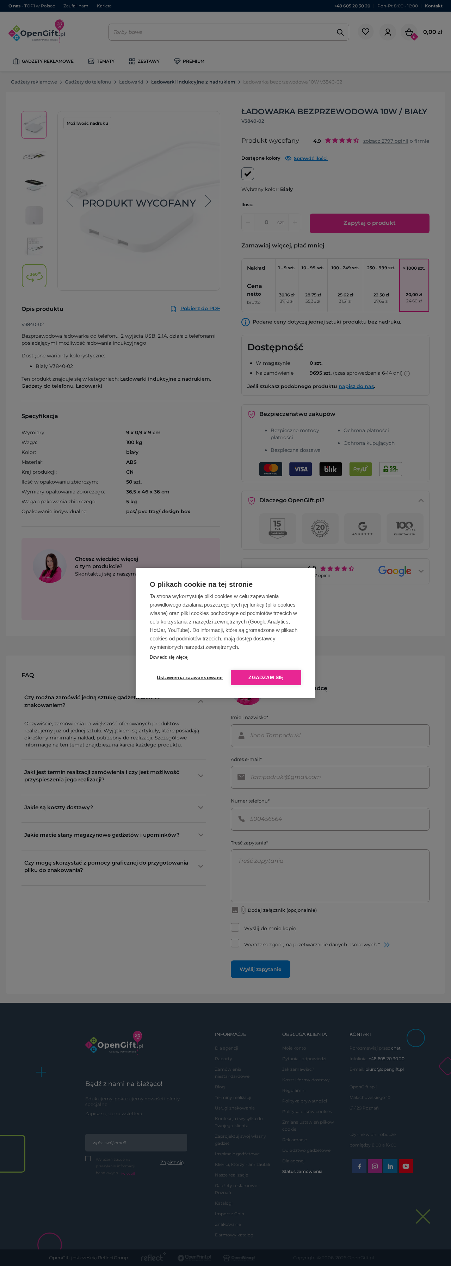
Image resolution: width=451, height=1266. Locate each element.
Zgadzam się (265, 677)
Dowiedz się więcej (169, 657)
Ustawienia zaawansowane (188, 677)
